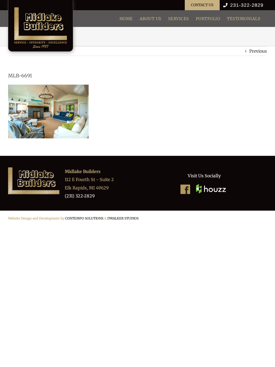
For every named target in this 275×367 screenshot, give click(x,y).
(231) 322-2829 (80, 196)
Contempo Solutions (84, 218)
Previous (258, 51)
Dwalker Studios (123, 218)
